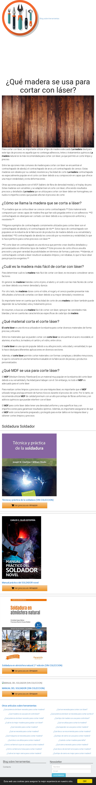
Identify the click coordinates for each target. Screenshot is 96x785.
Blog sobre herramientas (49, 19)
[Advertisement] (48, 56)
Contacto (7, 767)
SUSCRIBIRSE (58, 775)
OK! (85, 781)
